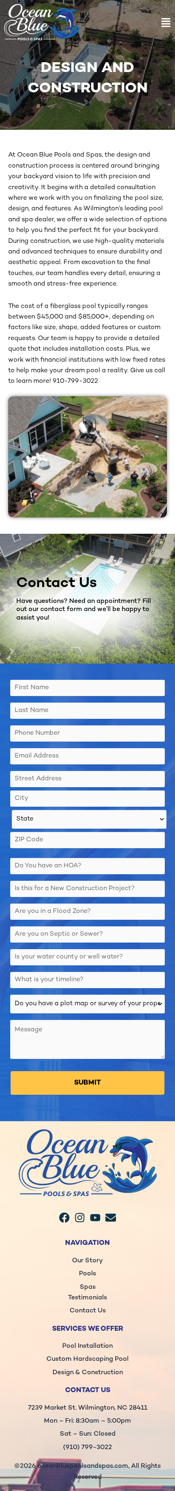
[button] (131, 24)
